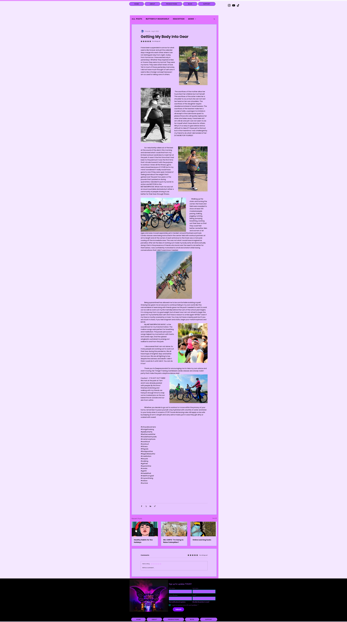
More (191, 19)
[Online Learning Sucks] (203, 529)
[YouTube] (233, 5)
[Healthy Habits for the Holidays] (145, 529)
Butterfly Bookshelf (157, 19)
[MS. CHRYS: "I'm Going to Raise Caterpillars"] (174, 529)
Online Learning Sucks (202, 540)
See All (214, 518)
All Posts (137, 19)
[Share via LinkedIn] (150, 506)
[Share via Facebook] (141, 506)
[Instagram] (229, 5)
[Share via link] (155, 506)
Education (178, 19)
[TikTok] (238, 5)
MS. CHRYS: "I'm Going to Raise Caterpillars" (173, 541)
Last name (195, 588)
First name (172, 588)
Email (194, 595)
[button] (214, 19)
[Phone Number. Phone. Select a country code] (172, 598)
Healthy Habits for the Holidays (143, 541)
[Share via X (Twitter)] (146, 506)
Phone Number (173, 595)
